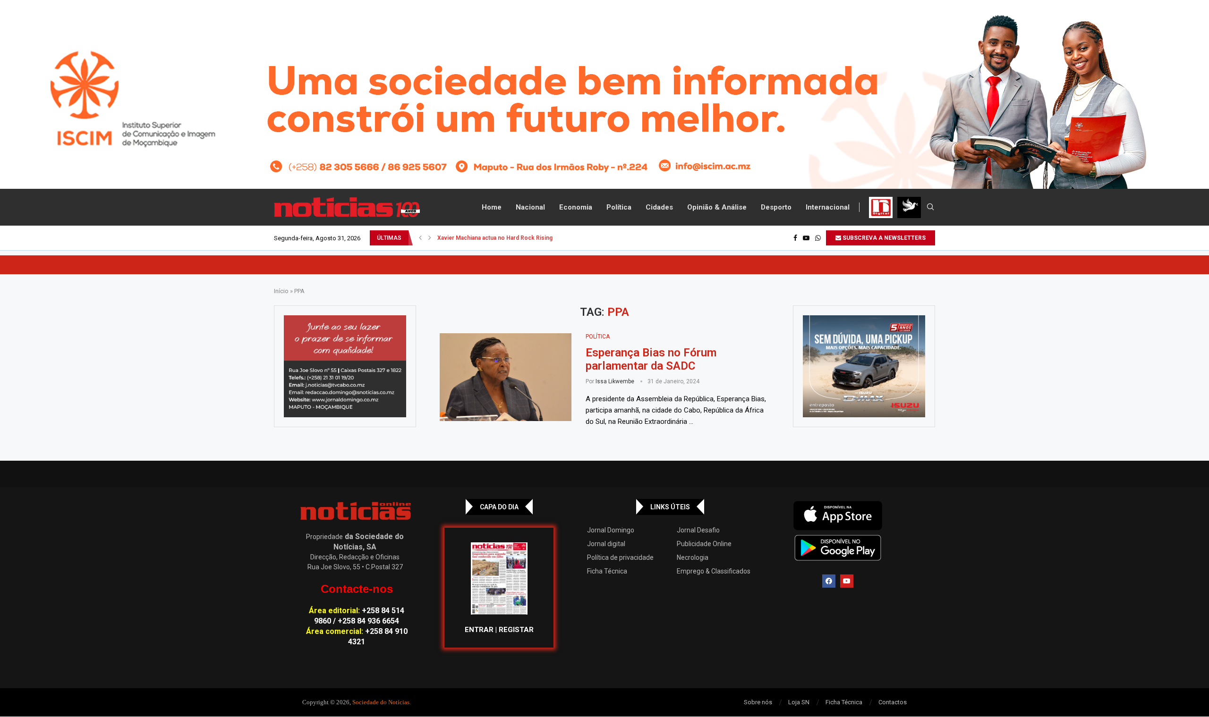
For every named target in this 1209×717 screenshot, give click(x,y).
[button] (420, 237)
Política (618, 207)
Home (492, 207)
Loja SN (798, 702)
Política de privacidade (620, 557)
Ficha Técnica (607, 571)
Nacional (530, 207)
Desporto (776, 207)
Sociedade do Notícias (380, 702)
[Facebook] (795, 238)
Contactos (892, 702)
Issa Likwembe (615, 381)
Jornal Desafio (698, 530)
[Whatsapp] (818, 238)
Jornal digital (606, 543)
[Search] (930, 207)
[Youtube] (806, 238)
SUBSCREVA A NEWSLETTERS (883, 238)
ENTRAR (479, 629)
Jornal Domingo (610, 530)
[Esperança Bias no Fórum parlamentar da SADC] (505, 377)
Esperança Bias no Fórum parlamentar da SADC (651, 359)
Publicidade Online (704, 543)
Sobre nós (758, 702)
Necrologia (692, 557)
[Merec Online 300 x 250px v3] (864, 366)
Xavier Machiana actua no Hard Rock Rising (495, 238)
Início (281, 291)
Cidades (659, 207)
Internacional (828, 207)
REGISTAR (516, 629)
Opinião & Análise (717, 207)
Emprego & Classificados (713, 571)
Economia (575, 207)
